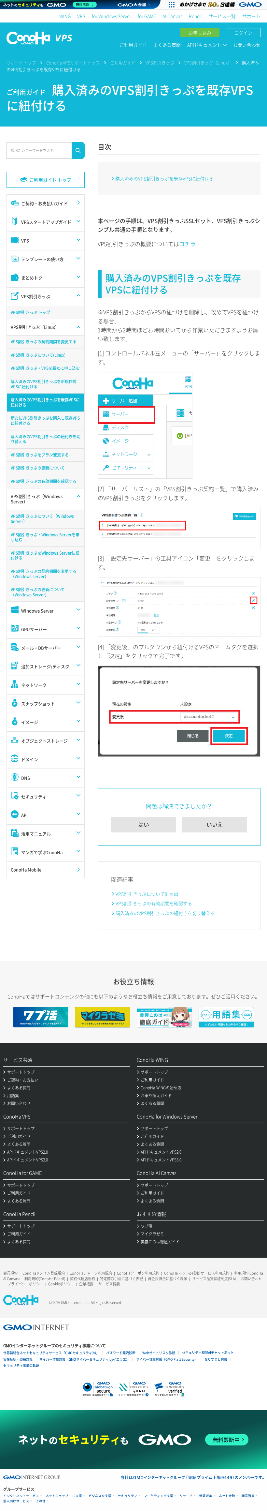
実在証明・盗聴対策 (18, 1359)
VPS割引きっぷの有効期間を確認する (154, 903)
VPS (81, 16)
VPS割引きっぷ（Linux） (208, 62)
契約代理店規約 (82, 1278)
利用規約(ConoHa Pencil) (44, 1278)
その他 (41, 1501)
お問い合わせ (246, 44)
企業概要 (86, 1284)
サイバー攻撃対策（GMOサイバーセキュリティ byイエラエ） (84, 1359)
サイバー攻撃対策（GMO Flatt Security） (167, 1359)
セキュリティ (127, 1496)
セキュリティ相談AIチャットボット (208, 1352)
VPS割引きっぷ (160, 62)
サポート (251, 16)
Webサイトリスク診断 (158, 1352)
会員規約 (10, 1273)
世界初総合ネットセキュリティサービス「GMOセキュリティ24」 (51, 1352)
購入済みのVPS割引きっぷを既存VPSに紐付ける (164, 178)
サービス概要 (109, 1284)
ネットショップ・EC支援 (64, 1496)
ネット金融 (227, 1496)
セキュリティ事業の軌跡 (21, 1365)
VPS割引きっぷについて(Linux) (147, 893)
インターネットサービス (21, 1496)
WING (65, 16)
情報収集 (205, 1496)
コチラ (187, 244)
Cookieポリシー (61, 1284)
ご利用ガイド (133, 44)
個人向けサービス (16, 1501)
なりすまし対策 (215, 1359)
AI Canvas (172, 16)
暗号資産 (248, 1496)
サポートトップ (21, 62)
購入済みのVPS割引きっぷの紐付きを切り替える (165, 913)
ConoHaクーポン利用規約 (138, 1273)
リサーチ (186, 1496)
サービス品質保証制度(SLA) (214, 1278)
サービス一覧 (222, 16)
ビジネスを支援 (100, 1496)
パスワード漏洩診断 (120, 1352)
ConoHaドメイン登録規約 (43, 1273)
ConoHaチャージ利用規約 (91, 1273)
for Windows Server (111, 16)
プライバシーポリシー (25, 1284)
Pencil (195, 16)
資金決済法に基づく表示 (167, 1278)
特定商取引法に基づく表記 (121, 1278)
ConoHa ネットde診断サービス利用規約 (196, 1273)
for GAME (147, 16)
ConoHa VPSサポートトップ (73, 62)
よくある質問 (167, 44)
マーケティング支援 (158, 1496)
